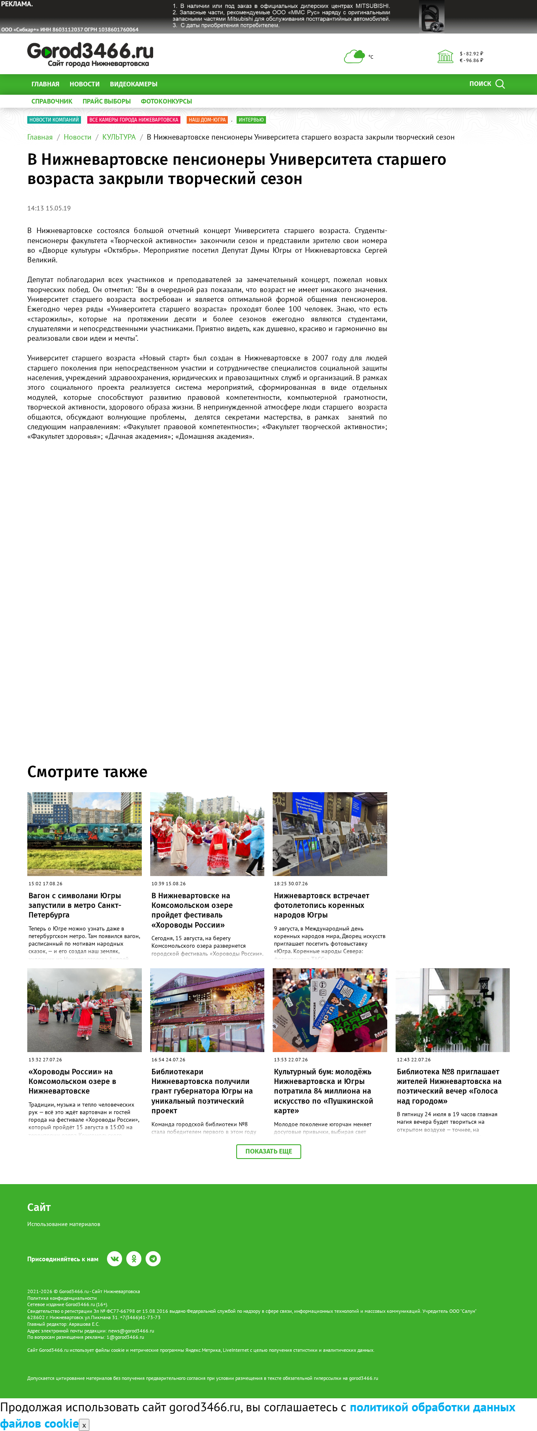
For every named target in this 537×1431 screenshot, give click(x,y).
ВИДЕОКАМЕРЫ (133, 84)
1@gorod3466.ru (125, 1337)
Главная (45, 84)
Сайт (39, 1207)
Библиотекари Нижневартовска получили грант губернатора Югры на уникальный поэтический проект (202, 1091)
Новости (85, 84)
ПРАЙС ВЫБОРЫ (107, 101)
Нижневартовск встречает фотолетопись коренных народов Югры (321, 905)
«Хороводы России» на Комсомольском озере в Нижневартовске (72, 1081)
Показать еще (268, 1151)
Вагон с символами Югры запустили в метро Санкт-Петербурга (75, 905)
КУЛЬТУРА (119, 137)
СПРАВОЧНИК (52, 101)
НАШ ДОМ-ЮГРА (207, 120)
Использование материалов (63, 1224)
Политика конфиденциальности (62, 1298)
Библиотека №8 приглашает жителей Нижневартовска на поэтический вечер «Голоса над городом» (449, 1086)
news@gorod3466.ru (131, 1330)
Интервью (251, 120)
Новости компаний (54, 120)
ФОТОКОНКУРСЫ (166, 101)
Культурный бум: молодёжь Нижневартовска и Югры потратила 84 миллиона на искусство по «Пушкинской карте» (323, 1091)
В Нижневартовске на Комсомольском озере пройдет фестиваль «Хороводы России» (192, 910)
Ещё (173, 84)
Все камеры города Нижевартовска (133, 120)
